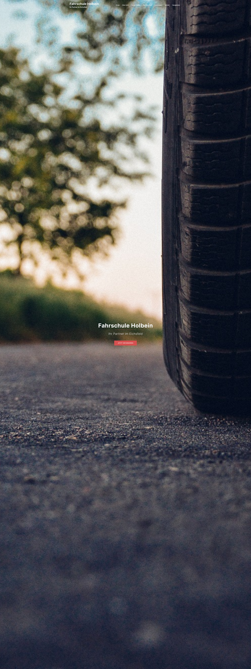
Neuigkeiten (176, 5)
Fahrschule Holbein (84, 4)
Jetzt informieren (125, 343)
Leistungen (158, 5)
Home (117, 5)
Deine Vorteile (135, 5)
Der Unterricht (147, 5)
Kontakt (167, 5)
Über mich (125, 5)
